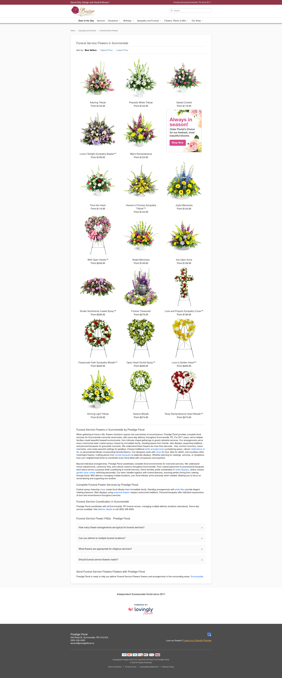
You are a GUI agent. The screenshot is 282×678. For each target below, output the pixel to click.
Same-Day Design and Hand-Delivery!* (90, 2)
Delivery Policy (168, 667)
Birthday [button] (128, 20)
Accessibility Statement (149, 667)
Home (72, 30)
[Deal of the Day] (184, 131)
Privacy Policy (130, 667)
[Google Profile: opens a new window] (209, 634)
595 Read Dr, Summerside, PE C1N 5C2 (89, 637)
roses (158, 451)
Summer (101, 20)
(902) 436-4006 (77, 640)
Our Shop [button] (196, 20)
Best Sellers (91, 50)
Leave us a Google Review (197, 640)
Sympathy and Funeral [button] (148, 20)
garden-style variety (85, 472)
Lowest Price (122, 50)
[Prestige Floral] (91, 11)
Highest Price (106, 50)
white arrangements (154, 448)
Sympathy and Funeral (87, 30)
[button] (274, 665)
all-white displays (181, 469)
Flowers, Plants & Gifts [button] (175, 20)
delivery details (105, 509)
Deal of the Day (86, 20)
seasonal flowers (122, 492)
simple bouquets (123, 454)
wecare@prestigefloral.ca (82, 643)
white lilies (180, 489)
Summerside (197, 576)
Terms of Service (114, 667)
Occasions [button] (113, 20)
